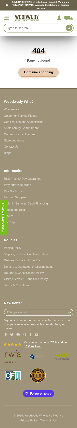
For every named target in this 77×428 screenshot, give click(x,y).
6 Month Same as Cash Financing (26, 203)
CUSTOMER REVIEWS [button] (3, 217)
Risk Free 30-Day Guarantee (22, 178)
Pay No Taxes (13, 191)
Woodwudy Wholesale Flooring (43, 415)
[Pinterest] (18, 334)
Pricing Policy (13, 247)
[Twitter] (12, 334)
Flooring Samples (15, 197)
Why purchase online (17, 184)
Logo (27, 18)
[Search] (69, 28)
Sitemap (9, 222)
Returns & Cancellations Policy (24, 272)
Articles (9, 216)
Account (59, 17)
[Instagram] (24, 334)
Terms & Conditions (16, 285)
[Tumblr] (30, 334)
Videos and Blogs (15, 209)
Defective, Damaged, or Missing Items (29, 266)
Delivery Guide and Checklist (22, 260)
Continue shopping (38, 72)
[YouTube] (36, 334)
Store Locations (14, 140)
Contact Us (11, 146)
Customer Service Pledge (20, 115)
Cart (68, 17)
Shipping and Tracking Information (26, 254)
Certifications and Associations (23, 121)
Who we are (11, 109)
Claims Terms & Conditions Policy (26, 279)
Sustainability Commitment (21, 128)
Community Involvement (20, 134)
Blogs (7, 153)
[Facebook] (6, 334)
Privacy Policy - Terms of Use (38, 420)
